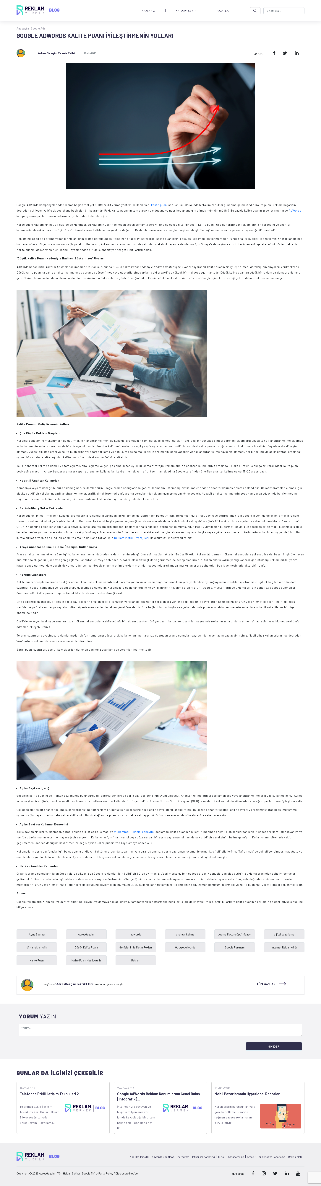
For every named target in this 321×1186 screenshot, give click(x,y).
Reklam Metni (295, 1156)
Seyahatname (236, 1156)
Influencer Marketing (203, 1156)
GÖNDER (273, 1046)
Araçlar (251, 1156)
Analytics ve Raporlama (272, 1156)
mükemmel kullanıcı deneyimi (134, 831)
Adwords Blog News (163, 1156)
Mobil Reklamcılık (139, 1156)
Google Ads (38, 28)
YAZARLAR (223, 10)
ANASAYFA (148, 10)
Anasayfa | (24, 28)
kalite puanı (159, 205)
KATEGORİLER (184, 10)
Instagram (183, 1156)
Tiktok (221, 1156)
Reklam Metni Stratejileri (131, 537)
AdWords (295, 210)
